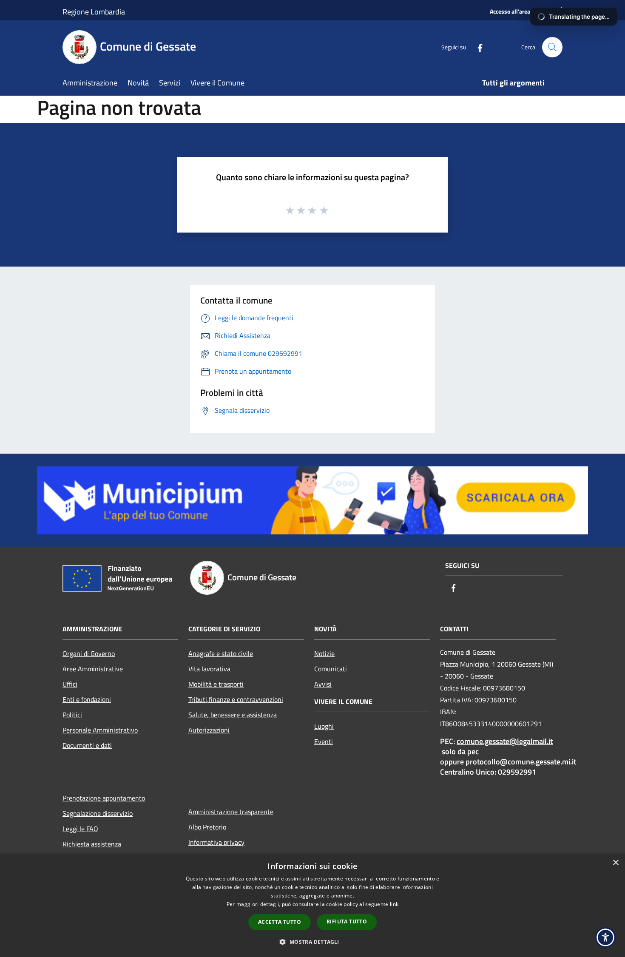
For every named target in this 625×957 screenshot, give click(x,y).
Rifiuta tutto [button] (347, 921)
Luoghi (324, 726)
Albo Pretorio (207, 827)
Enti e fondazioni (86, 699)
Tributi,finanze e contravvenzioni (235, 699)
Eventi (323, 741)
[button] (312, 942)
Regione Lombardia (93, 11)
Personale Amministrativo (100, 730)
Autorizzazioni (209, 730)
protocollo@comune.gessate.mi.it (521, 761)
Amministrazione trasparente (230, 811)
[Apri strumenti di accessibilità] (605, 937)
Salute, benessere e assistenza (232, 715)
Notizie (324, 653)
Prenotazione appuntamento (103, 798)
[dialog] (312, 905)
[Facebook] (476, 47)
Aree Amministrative (92, 669)
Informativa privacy (216, 842)
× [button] (615, 863)
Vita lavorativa (209, 669)
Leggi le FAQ (80, 829)
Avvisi (323, 684)
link (394, 904)
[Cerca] (552, 47)
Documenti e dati (87, 745)
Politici (72, 715)
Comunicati (330, 669)
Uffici (69, 684)
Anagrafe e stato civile (220, 653)
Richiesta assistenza (91, 844)
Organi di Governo (88, 653)
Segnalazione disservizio (97, 813)
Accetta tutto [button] (279, 922)
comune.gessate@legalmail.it (505, 741)
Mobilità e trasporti (216, 684)
